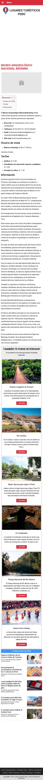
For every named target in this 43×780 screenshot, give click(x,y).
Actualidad (37, 772)
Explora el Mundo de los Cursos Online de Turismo (11, 656)
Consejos (30, 772)
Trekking (30, 770)
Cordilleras (20, 770)
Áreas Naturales (11, 770)
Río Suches (21, 436)
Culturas (5, 772)
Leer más (21, 403)
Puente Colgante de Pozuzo (22, 387)
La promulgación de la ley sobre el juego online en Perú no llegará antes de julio (11, 684)
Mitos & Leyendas (14, 772)
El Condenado (21, 533)
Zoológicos (38, 770)
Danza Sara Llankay (21, 628)
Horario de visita (9, 101)
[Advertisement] (21, 39)
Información (7, 107)
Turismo (23, 772)
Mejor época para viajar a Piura (21, 484)
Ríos (25, 770)
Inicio (3, 770)
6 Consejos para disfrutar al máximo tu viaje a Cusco (11, 698)
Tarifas (5, 104)
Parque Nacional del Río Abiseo (21, 579)
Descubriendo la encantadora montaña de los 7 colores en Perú (11, 669)
